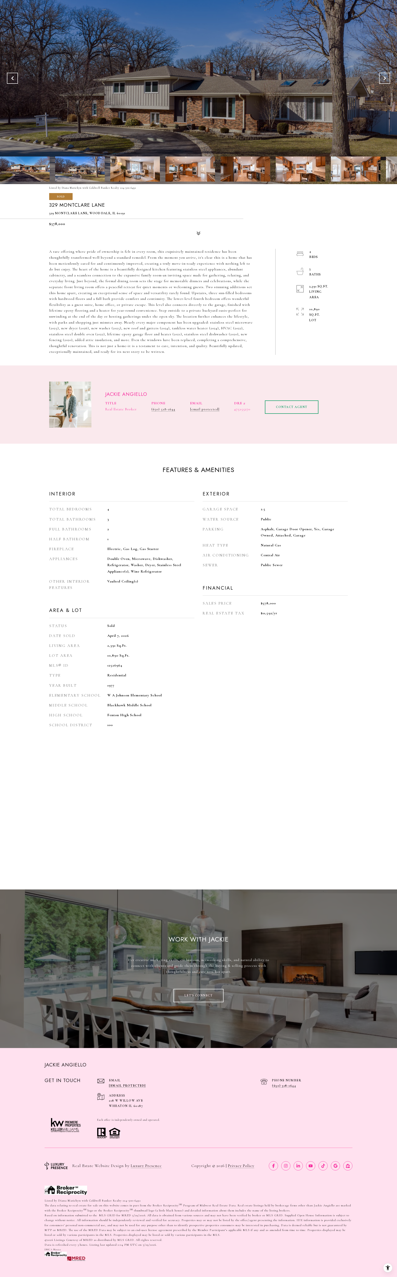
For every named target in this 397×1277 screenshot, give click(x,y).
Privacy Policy (241, 1165)
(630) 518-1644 (163, 409)
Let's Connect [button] (198, 995)
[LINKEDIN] (298, 1165)
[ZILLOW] (347, 1165)
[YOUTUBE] (310, 1165)
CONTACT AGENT (291, 407)
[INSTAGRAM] (285, 1165)
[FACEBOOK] (273, 1165)
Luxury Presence (146, 1165)
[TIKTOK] (323, 1165)
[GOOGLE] (335, 1165)
